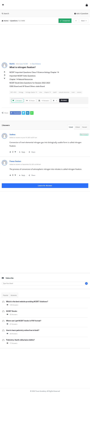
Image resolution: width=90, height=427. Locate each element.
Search (7, 13)
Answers (14, 289)
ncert (73, 92)
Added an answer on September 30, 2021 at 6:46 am (25, 165)
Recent (84, 127)
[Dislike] (4, 79)
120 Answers (14, 298)
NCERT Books (11, 305)
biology (21, 92)
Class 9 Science (36, 64)
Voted (71, 127)
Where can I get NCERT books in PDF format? (23, 314)
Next (82, 21)
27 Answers (13, 318)
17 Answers (13, 337)
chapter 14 (47, 92)
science (79, 92)
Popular (5, 289)
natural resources (64, 92)
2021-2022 (13, 92)
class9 (54, 92)
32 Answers (13, 308)
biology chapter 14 (31, 92)
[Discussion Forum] (44, 5)
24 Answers (13, 327)
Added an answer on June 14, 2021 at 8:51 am (23, 138)
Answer (64, 100)
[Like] (4, 72)
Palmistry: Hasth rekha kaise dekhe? (20, 333)
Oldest (77, 127)
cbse (40, 92)
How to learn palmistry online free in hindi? (22, 324)
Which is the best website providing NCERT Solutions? (27, 295)
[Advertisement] (45, 42)
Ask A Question (82, 13)
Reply (23, 152)
